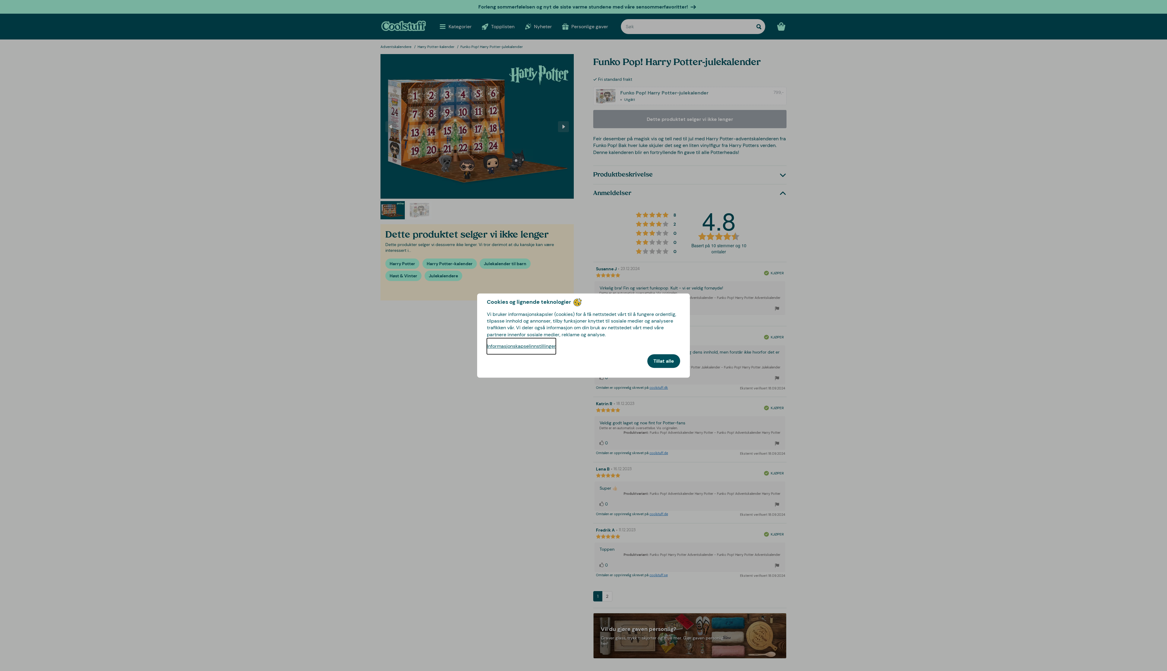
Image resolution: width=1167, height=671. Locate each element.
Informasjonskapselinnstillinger (521, 346)
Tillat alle (663, 361)
